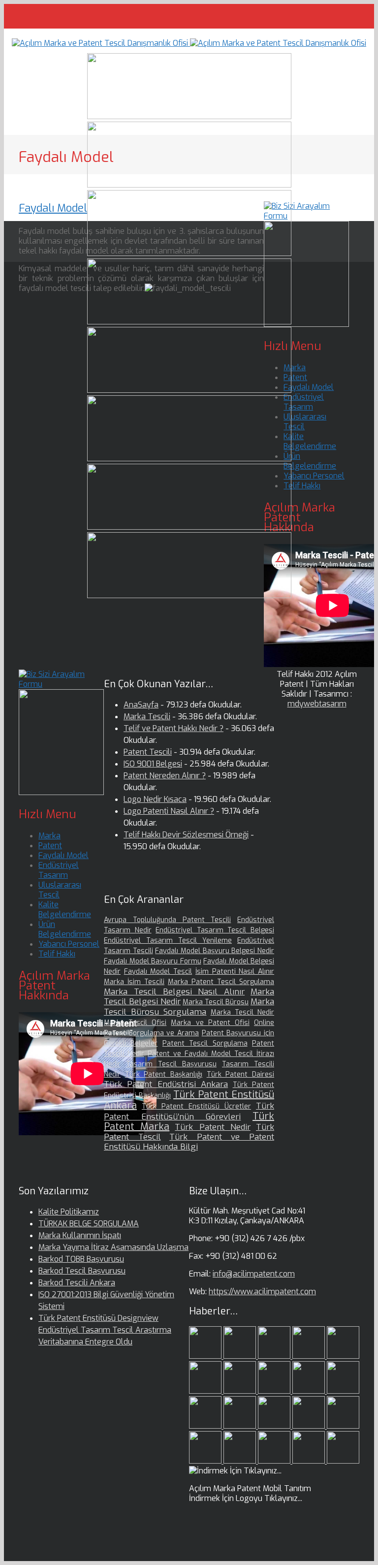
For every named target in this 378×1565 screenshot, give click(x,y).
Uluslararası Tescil (305, 422)
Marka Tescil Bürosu (216, 1002)
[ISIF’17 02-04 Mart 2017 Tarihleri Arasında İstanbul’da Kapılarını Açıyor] (206, 1391)
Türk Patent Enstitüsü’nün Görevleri (189, 1111)
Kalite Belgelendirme (310, 441)
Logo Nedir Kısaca (155, 799)
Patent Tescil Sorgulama (205, 1043)
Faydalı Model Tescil (158, 971)
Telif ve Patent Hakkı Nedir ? (173, 728)
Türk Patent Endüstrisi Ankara (166, 1084)
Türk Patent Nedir (212, 1127)
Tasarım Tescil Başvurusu (171, 1064)
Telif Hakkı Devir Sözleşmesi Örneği (186, 835)
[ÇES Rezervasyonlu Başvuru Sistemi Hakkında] (275, 1426)
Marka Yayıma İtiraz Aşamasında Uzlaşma (113, 1247)
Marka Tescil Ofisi (135, 1022)
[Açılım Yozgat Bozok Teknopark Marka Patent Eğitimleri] (206, 1356)
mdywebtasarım (316, 704)
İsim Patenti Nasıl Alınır (234, 971)
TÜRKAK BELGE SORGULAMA (88, 1223)
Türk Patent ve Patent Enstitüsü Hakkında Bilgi (189, 1141)
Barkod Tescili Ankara (76, 1283)
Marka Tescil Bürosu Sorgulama (189, 1007)
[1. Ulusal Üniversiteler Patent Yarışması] (275, 1356)
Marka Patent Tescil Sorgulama (221, 982)
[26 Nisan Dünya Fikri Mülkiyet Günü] (343, 1426)
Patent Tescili (148, 752)
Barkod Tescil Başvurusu (82, 1271)
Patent (295, 377)
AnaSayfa (141, 705)
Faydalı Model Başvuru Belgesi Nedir (214, 951)
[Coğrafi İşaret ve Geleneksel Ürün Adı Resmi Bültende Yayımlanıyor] (343, 1356)
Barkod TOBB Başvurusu (81, 1259)
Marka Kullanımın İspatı (79, 1235)
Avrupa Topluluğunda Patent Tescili (167, 920)
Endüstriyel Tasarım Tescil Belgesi (215, 930)
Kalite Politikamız (68, 1212)
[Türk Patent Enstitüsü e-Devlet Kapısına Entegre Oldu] (275, 1461)
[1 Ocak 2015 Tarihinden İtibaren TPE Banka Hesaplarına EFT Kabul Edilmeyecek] (309, 1461)
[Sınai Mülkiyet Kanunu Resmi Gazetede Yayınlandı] (240, 1391)
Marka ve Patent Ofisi (210, 1022)
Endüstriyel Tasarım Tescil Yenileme (168, 940)
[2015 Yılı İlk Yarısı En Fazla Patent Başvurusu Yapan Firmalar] (240, 1426)
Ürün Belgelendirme (310, 461)
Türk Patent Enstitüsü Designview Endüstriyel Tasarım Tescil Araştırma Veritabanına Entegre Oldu (104, 1330)
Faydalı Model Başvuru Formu (152, 961)
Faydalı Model (53, 208)
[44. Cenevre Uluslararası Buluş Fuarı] (309, 1391)
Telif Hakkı (302, 485)
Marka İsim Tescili (134, 982)
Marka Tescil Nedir (242, 1012)
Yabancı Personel (314, 476)
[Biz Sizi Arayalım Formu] (306, 216)
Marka (295, 367)
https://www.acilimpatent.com (262, 1291)
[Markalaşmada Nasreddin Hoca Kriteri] (343, 1391)
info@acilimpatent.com (254, 1274)
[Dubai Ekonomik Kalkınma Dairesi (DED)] (240, 1356)
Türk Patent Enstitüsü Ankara (189, 1100)
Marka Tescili (147, 716)
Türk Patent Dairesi (240, 1074)
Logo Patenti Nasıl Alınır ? (169, 811)
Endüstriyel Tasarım (304, 402)
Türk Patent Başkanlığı (163, 1074)
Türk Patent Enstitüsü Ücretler (196, 1106)
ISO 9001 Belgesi (153, 764)
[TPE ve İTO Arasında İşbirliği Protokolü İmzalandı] (343, 1461)
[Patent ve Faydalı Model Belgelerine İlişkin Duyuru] (309, 1426)
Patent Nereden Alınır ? (165, 775)
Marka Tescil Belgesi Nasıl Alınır (174, 991)
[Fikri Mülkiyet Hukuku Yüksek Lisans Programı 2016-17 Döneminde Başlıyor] (206, 1426)
